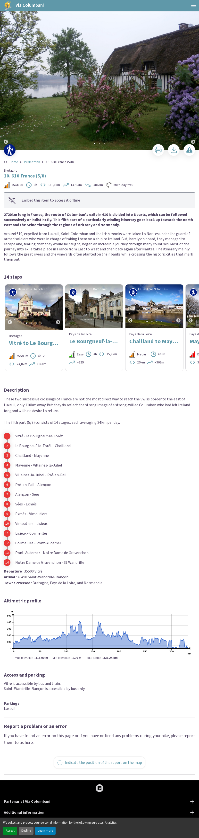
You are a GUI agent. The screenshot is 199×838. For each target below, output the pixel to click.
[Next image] (193, 75)
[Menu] (194, 5)
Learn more (45, 831)
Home (14, 162)
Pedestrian (32, 162)
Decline (26, 831)
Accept (10, 831)
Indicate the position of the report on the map (103, 762)
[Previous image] (6, 75)
